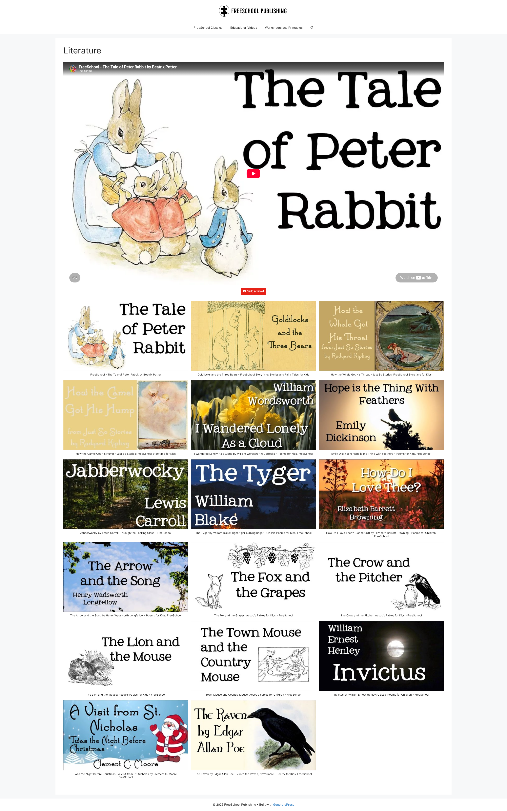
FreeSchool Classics (208, 27)
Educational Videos (243, 27)
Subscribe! (255, 291)
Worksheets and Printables (284, 27)
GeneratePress (283, 804)
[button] (312, 28)
